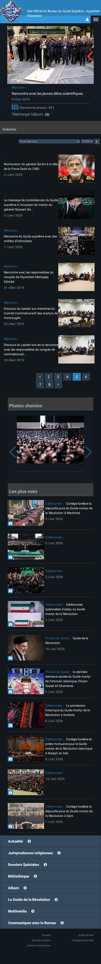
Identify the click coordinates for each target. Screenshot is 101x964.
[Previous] (40, 377)
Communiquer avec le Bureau (32, 923)
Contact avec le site (82, 940)
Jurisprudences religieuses (30, 853)
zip (46, 114)
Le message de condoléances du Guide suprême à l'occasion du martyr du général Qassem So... (31, 204)
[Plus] (15, 108)
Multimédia (17, 911)
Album (13, 888)
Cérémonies (53, 503)
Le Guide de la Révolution (29, 899)
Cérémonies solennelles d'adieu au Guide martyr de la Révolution (65, 609)
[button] (96, 19)
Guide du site (85, 935)
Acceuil (46, 935)
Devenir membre (41, 940)
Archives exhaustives (39, 945)
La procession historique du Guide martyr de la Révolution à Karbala (67, 710)
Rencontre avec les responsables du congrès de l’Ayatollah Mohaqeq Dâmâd (29, 277)
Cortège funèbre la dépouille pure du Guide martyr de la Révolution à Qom (68, 811)
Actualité (15, 841)
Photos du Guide (57, 638)
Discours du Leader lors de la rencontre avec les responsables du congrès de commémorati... (31, 349)
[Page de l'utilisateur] (87, 19)
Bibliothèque (18, 876)
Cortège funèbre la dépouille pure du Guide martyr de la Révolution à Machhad (68, 508)
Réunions (18, 87)
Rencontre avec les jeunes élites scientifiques (47, 93)
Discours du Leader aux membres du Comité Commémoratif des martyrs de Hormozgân (31, 313)
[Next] (58, 384)
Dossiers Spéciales (23, 864)
